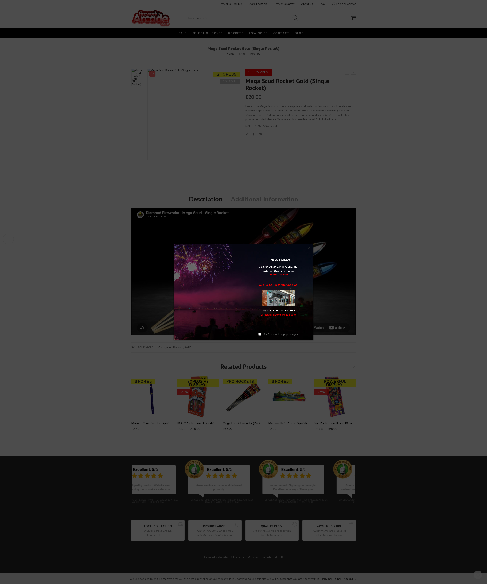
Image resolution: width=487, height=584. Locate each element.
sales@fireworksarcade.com (278, 315)
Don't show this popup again (281, 334)
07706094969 (278, 274)
